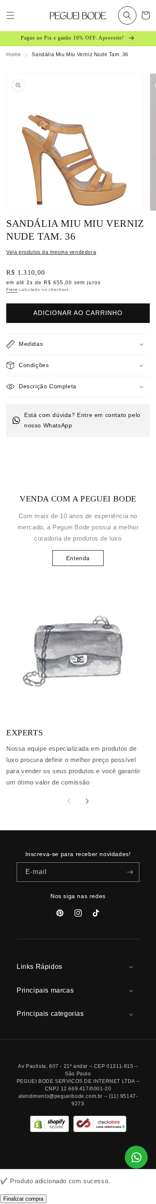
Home (13, 54)
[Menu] (10, 15)
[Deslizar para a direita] (87, 801)
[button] (127, 15)
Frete (12, 289)
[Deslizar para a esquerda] (69, 801)
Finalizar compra (23, 1199)
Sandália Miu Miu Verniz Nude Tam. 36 (80, 54)
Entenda (78, 558)
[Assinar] (130, 872)
